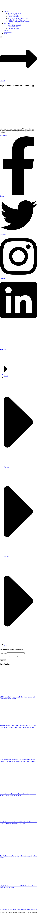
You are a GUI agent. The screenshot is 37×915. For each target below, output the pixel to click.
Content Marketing (13, 16)
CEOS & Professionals (14, 25)
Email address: (4, 657)
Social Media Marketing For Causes (18, 18)
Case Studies (7, 32)
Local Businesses (13, 27)
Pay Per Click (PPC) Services (16, 20)
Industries (7, 23)
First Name (3, 653)
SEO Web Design (13, 15)
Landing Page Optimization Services (19, 21)
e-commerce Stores (13, 28)
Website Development (14, 13)
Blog (5, 33)
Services (6, 11)
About (6, 30)
